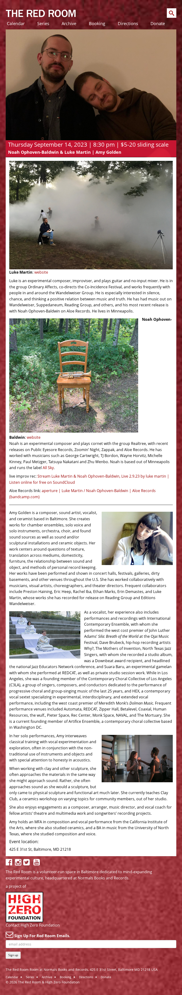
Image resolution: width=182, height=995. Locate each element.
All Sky (48, 467)
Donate (157, 23)
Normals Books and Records (103, 878)
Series (43, 23)
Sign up (13, 955)
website (41, 272)
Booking (97, 23)
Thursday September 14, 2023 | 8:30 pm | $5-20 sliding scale (88, 144)
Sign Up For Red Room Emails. (41, 935)
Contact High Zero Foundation (33, 925)
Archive (69, 23)
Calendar (16, 23)
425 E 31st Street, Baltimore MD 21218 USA (124, 969)
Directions (128, 23)
